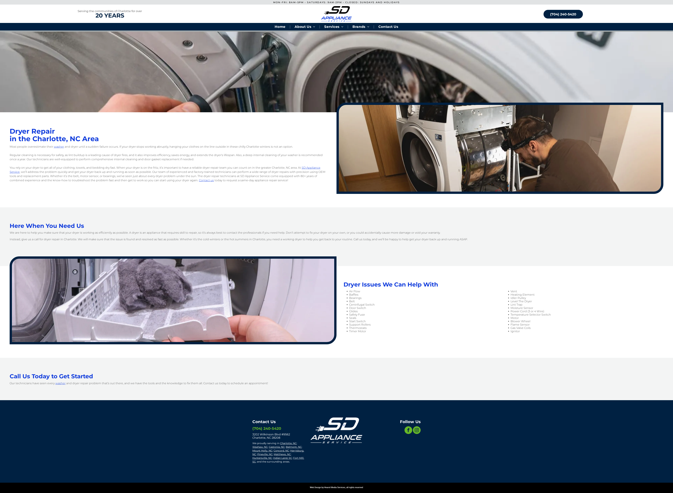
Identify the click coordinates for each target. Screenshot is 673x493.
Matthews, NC (282, 454)
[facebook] (408, 430)
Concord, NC (281, 450)
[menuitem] (280, 27)
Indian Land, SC (282, 458)
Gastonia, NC (277, 447)
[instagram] (417, 430)
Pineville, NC (265, 454)
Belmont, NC (294, 447)
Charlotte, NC (288, 443)
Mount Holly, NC (262, 450)
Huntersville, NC (262, 458)
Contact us (206, 180)
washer (59, 146)
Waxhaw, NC (260, 447)
